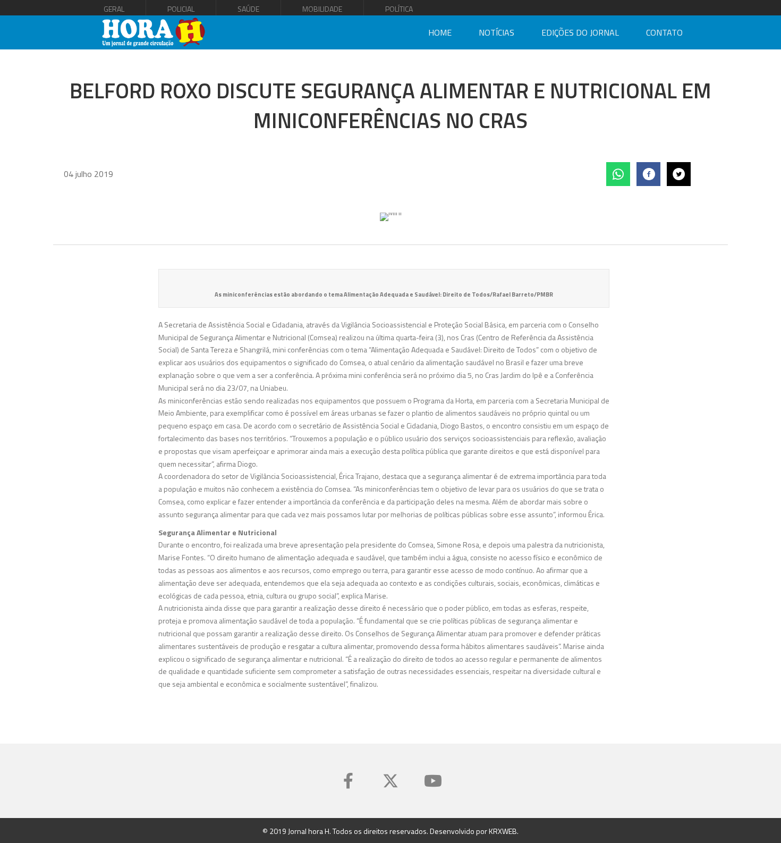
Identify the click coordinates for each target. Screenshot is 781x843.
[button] (348, 781)
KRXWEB (503, 831)
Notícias (496, 32)
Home (440, 32)
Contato (664, 32)
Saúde (248, 8)
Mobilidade (322, 8)
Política (399, 8)
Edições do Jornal (580, 32)
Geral (114, 8)
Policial (180, 8)
